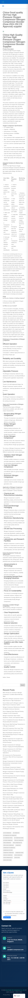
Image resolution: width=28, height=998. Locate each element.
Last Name (6, 886)
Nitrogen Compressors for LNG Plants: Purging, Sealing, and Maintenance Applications (12, 750)
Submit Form (7, 917)
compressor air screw (7, 850)
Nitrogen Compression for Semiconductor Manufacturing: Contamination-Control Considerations (13, 763)
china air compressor (18, 840)
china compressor (7, 842)
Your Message (6, 902)
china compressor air (17, 842)
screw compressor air (7, 857)
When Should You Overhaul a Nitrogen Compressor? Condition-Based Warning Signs (12, 694)
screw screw (17, 857)
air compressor (16, 832)
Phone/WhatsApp (7, 892)
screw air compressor (7, 855)
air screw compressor (7, 840)
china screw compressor (8, 845)
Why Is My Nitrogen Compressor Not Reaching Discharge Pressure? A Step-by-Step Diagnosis (13, 734)
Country (5, 899)
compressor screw (19, 852)
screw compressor (18, 855)
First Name (6, 882)
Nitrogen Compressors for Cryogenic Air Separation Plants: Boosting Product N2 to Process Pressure (13, 740)
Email (4, 889)
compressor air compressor (9, 847)
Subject (5, 895)
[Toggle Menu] (3, 6)
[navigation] (19, 996)
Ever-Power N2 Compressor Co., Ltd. (15, 990)
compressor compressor (8, 852)
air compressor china (7, 837)
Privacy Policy (6, 994)
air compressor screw (18, 837)
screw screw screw (7, 860)
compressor (18, 845)
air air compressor (7, 832)
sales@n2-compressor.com (15, 949)
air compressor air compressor (9, 835)
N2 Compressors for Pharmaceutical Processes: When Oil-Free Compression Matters (13, 757)
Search (22, 685)
